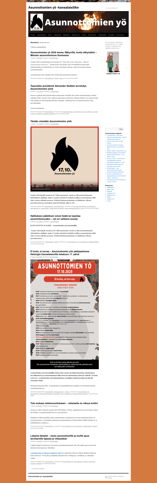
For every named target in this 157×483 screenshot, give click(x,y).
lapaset (85, 461)
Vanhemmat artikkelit (37, 469)
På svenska (120, 35)
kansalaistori (56, 394)
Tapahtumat (57, 35)
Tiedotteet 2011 (111, 199)
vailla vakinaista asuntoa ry (73, 208)
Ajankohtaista (41, 35)
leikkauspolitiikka (93, 242)
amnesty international (80, 206)
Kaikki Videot (110, 189)
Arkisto (84, 35)
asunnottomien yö (78, 112)
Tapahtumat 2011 (59, 206)
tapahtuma (61, 208)
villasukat (39, 463)
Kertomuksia (92, 35)
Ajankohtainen (49, 78)
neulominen (91, 461)
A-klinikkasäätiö (36, 453)
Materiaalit (66, 35)
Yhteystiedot (102, 35)
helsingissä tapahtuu (46, 394)
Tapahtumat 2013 (111, 195)
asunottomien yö (35, 208)
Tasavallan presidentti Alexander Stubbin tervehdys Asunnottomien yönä (58, 87)
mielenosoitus (53, 208)
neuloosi (32, 463)
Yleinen (61, 78)
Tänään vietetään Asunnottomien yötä (51, 121)
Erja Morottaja (54, 58)
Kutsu (50, 35)
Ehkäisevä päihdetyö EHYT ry (54, 453)
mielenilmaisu (45, 208)
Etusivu (33, 35)
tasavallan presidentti (49, 113)
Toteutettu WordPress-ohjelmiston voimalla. (116, 477)
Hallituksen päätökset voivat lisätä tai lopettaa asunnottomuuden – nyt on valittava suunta (55, 217)
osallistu (94, 426)
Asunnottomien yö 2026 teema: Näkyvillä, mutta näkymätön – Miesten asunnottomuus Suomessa (63, 54)
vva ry (83, 208)
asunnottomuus (88, 112)
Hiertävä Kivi (76, 35)
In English (111, 35)
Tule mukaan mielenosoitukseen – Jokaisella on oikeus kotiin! (64, 403)
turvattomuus (68, 394)
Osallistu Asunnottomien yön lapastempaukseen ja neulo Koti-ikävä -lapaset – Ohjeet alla (116, 176)
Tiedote (56, 78)
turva (62, 394)
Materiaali (109, 191)
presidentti (39, 113)
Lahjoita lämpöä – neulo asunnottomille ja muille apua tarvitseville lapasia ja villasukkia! (59, 437)
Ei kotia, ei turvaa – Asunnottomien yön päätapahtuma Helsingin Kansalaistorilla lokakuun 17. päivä (59, 253)
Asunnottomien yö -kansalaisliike (53, 7)
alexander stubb (67, 112)
